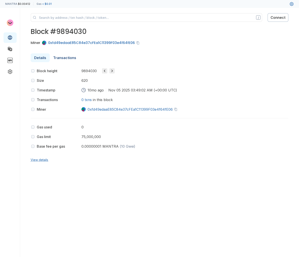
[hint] (33, 71)
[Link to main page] (10, 22)
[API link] (10, 60)
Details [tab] (40, 58)
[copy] (139, 43)
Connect (278, 17)
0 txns (86, 100)
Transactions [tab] (64, 58)
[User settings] (291, 4)
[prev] (104, 70)
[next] (112, 70)
